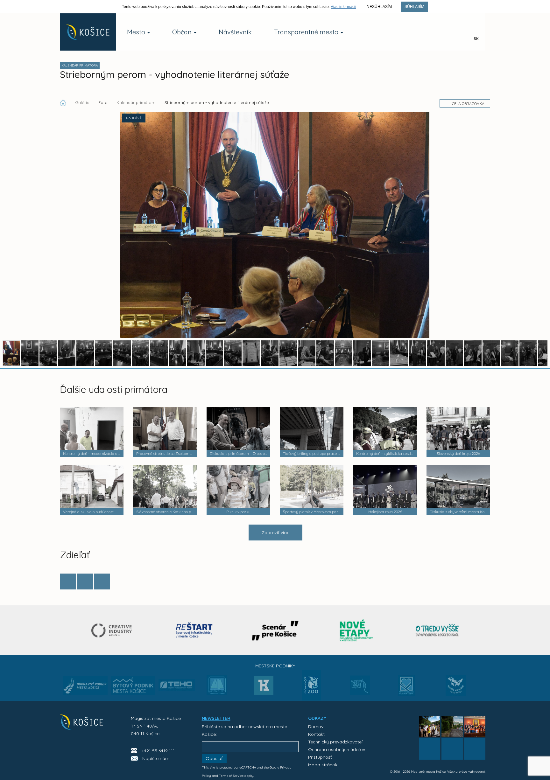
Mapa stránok (322, 765)
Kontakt (316, 734)
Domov (315, 726)
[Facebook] (68, 581)
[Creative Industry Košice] (113, 630)
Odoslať (214, 758)
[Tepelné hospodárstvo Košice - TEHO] (177, 680)
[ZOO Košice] (311, 698)
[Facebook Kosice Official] (400, 32)
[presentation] (65, 630)
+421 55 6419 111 (158, 751)
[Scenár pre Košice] (275, 630)
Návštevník (235, 32)
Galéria (83, 102)
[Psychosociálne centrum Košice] (406, 689)
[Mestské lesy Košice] (217, 688)
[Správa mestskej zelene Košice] (360, 687)
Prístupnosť (320, 757)
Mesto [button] (137, 32)
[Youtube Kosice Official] (452, 749)
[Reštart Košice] (194, 630)
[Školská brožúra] (437, 630)
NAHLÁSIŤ (133, 118)
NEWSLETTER (216, 718)
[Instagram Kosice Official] (419, 32)
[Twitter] (85, 581)
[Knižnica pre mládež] (456, 689)
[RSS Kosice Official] (474, 749)
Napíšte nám (155, 758)
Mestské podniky (275, 666)
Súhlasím (414, 6)
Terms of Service (231, 776)
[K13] (263, 687)
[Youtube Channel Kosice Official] (438, 32)
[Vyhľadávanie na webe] (457, 32)
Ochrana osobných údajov (336, 749)
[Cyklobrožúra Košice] (356, 630)
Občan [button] (182, 32)
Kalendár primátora (136, 102)
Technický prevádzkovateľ (335, 742)
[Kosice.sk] (88, 32)
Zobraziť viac (275, 532)
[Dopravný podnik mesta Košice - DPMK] (85, 687)
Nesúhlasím (379, 6)
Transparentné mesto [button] (307, 32)
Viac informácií (343, 6)
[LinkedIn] (102, 581)
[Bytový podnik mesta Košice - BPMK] (133, 687)
